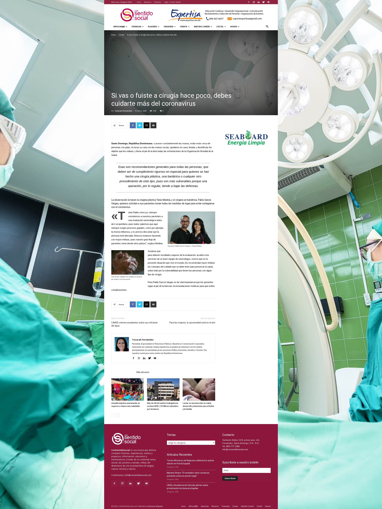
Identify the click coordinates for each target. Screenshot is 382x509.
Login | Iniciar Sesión (172, 2)
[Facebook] (249, 2)
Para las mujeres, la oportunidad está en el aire (192, 322)
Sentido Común (202, 26)
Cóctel (220, 26)
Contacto (157, 2)
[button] (267, 26)
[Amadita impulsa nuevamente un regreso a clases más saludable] (127, 389)
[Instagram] (253, 2)
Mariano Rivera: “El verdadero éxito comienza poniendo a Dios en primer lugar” (188, 474)
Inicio (139, 2)
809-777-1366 (233, 446)
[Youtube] (268, 2)
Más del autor (143, 372)
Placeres (152, 26)
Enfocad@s (119, 26)
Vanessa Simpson (155, 506)
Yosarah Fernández (123, 111)
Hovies (233, 26)
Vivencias (136, 26)
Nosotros (147, 2)
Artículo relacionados (123, 372)
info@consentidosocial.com (138, 475)
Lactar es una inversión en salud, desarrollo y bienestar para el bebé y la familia (198, 406)
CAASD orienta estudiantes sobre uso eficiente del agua (134, 324)
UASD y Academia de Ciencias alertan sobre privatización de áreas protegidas (187, 486)
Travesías (168, 26)
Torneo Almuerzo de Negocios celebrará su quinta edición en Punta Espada (190, 462)
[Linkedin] (258, 2)
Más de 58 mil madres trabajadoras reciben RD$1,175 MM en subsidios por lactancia (162, 406)
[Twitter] (263, 2)
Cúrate (183, 26)
